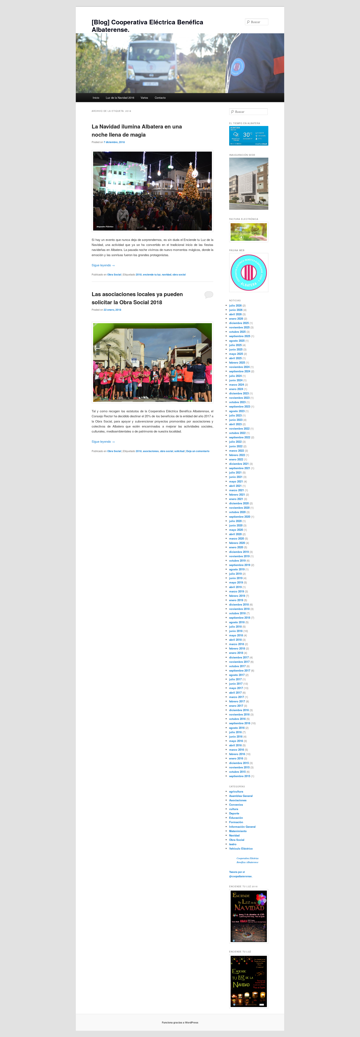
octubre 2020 (237, 512)
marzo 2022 (236, 450)
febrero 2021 (237, 494)
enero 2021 (236, 499)
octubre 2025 (237, 332)
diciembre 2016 (239, 710)
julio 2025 (235, 345)
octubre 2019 (237, 560)
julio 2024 (235, 376)
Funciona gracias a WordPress (180, 1022)
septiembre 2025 (239, 336)
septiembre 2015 (239, 776)
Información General (242, 827)
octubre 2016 (237, 719)
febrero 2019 (237, 596)
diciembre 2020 (239, 503)
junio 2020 (235, 525)
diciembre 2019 (239, 552)
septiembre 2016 (239, 723)
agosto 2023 (237, 411)
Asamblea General (241, 796)
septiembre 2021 (239, 468)
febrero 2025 (237, 362)
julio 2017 (235, 679)
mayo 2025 (236, 354)
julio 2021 (235, 472)
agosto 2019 (237, 569)
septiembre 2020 (239, 516)
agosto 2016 (237, 728)
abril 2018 (235, 640)
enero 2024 (236, 389)
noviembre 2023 (239, 398)
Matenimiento (238, 831)
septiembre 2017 (239, 670)
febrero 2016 (237, 754)
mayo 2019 (236, 582)
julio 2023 (235, 415)
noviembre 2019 (239, 556)
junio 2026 (235, 310)
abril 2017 (235, 692)
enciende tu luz (152, 274)
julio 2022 (235, 442)
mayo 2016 (236, 741)
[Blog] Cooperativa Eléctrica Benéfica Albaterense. (147, 25)
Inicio (96, 98)
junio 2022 (235, 446)
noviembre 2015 (239, 767)
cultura (233, 809)
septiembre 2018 (239, 617)
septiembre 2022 (239, 437)
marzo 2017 (236, 697)
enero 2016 (236, 758)
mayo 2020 (236, 530)
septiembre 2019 (239, 565)
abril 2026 (235, 314)
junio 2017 (235, 684)
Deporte (234, 813)
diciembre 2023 (239, 393)
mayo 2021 (236, 481)
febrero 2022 (237, 455)
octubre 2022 (237, 433)
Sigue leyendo (103, 265)
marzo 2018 (236, 644)
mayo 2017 (236, 688)
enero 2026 (236, 318)
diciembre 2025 (239, 323)
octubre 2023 (237, 402)
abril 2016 (235, 745)
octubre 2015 (237, 772)
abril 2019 (235, 587)
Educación (236, 818)
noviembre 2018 (239, 609)
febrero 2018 (237, 648)
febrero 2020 (237, 543)
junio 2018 (235, 631)
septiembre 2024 (239, 371)
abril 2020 (235, 534)
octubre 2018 (237, 613)
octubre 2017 (237, 666)
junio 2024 (235, 380)
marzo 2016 (236, 750)
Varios (144, 98)
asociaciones (151, 451)
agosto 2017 (237, 675)
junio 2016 (235, 736)
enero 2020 (236, 547)
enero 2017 (236, 706)
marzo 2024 (236, 384)
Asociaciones (237, 800)
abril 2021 (235, 486)
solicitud (179, 451)
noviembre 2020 (239, 508)
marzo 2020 (236, 538)
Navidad (234, 835)
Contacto (160, 98)
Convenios (236, 804)
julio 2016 (235, 732)
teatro (232, 844)
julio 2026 (235, 305)
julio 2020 (235, 521)
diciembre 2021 (239, 464)
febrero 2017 (237, 701)
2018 (139, 274)
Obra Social (114, 274)
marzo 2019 (236, 591)
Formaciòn (236, 822)
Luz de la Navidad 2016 (120, 98)
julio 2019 (235, 574)
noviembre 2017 (239, 662)
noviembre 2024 (239, 367)
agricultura (236, 791)
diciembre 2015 (239, 763)
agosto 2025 (237, 341)
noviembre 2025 (239, 327)
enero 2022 (236, 459)
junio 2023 (235, 420)
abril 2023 (235, 424)
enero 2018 (236, 653)
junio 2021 (235, 477)
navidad (166, 274)
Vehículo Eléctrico (241, 848)
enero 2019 (236, 600)
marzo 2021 (236, 490)
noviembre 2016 (239, 714)
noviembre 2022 (239, 428)
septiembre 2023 (239, 406)
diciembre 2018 (239, 604)
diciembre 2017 (239, 657)
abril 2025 (235, 358)
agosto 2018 (237, 622)
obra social (179, 274)
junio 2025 (235, 349)
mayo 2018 (236, 635)
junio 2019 (235, 578)
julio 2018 (235, 626)
